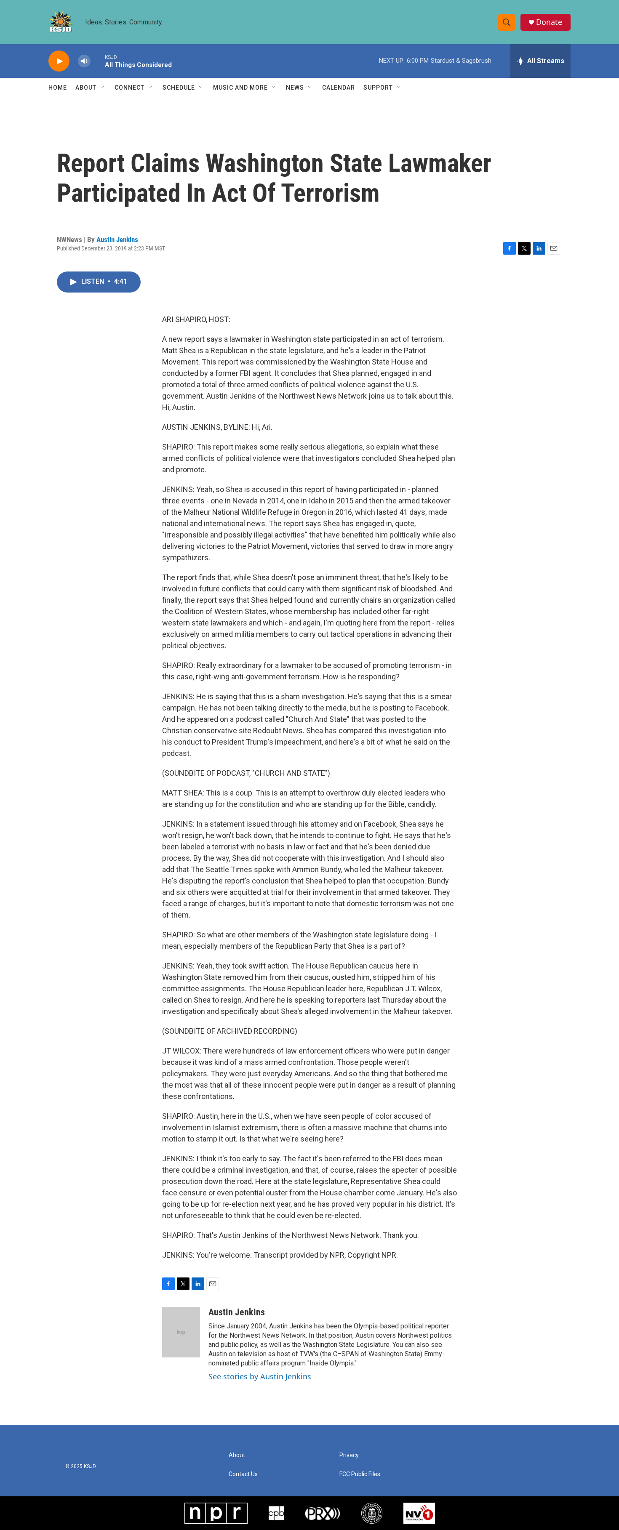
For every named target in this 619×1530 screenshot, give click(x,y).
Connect (129, 87)
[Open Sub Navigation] (102, 87)
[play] (59, 61)
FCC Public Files (359, 1474)
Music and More (240, 87)
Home (57, 87)
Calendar (338, 87)
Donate (549, 22)
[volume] (84, 61)
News (295, 87)
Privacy (349, 1455)
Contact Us (243, 1474)
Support (378, 87)
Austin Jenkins (117, 239)
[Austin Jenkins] (181, 1332)
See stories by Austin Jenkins (259, 1376)
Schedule (179, 87)
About (85, 87)
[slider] (97, 60)
